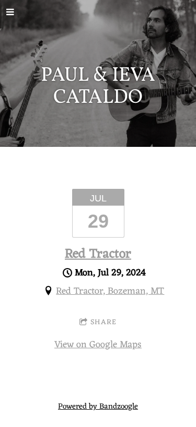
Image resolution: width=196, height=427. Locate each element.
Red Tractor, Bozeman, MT (110, 291)
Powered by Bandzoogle (98, 407)
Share (103, 322)
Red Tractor (98, 254)
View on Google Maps (98, 344)
